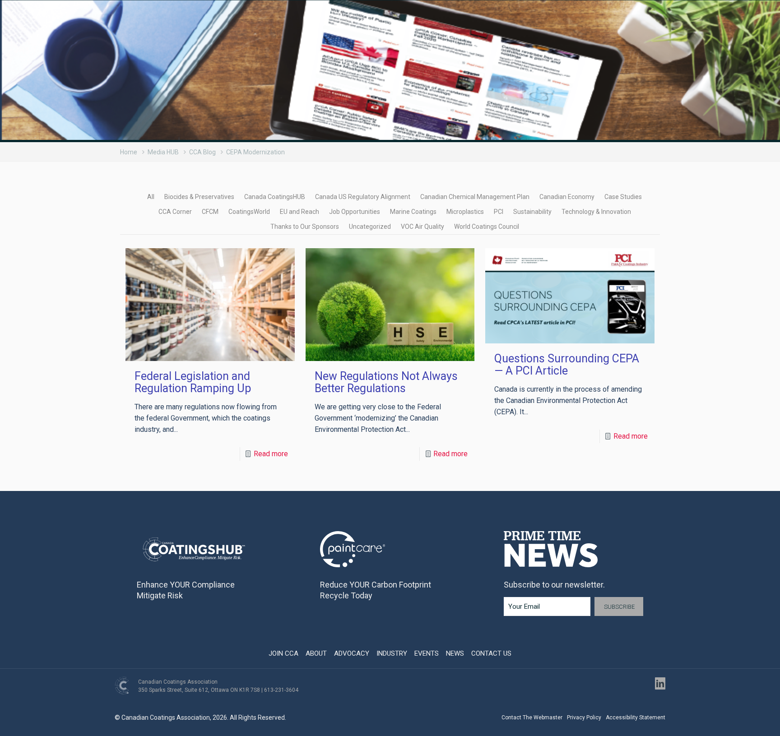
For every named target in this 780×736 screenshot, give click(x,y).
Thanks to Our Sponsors (304, 226)
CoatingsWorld (249, 211)
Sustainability (532, 211)
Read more (271, 453)
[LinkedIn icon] (660, 683)
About (316, 653)
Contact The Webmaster (531, 717)
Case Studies (623, 196)
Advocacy (351, 653)
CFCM (210, 211)
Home (128, 152)
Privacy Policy (584, 717)
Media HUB (163, 152)
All (150, 196)
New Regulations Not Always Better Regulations (386, 382)
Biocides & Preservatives (199, 196)
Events (426, 653)
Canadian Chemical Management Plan (474, 196)
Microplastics (465, 211)
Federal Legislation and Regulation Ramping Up (193, 382)
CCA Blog (202, 152)
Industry (391, 653)
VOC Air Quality (422, 226)
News (455, 653)
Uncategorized (370, 226)
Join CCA (283, 653)
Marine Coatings (413, 211)
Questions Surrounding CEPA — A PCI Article (566, 364)
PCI (498, 211)
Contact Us (491, 653)
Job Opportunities (354, 211)
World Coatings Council (486, 226)
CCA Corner (175, 211)
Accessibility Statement (635, 717)
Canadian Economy (566, 196)
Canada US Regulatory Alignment (362, 196)
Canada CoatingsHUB (274, 196)
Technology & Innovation (596, 211)
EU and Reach (299, 211)
